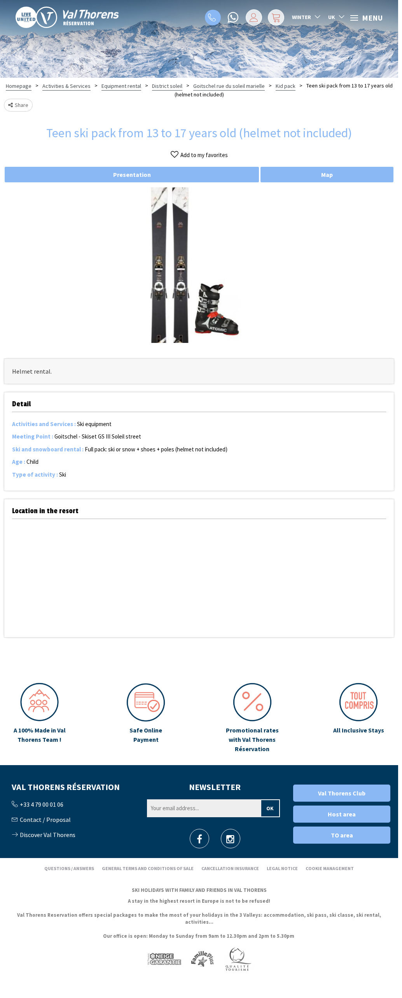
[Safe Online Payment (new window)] (146, 718)
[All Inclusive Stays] (358, 718)
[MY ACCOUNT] (254, 17)
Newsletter (215, 786)
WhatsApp (233, 17)
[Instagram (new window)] (230, 841)
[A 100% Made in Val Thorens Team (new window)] (40, 718)
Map (327, 174)
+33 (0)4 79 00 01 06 (213, 17)
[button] (276, 17)
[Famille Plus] (202, 958)
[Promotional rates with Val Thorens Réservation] (252, 718)
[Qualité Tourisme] (238, 958)
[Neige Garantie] (163, 958)
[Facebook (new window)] (199, 841)
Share (21, 104)
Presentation (132, 174)
